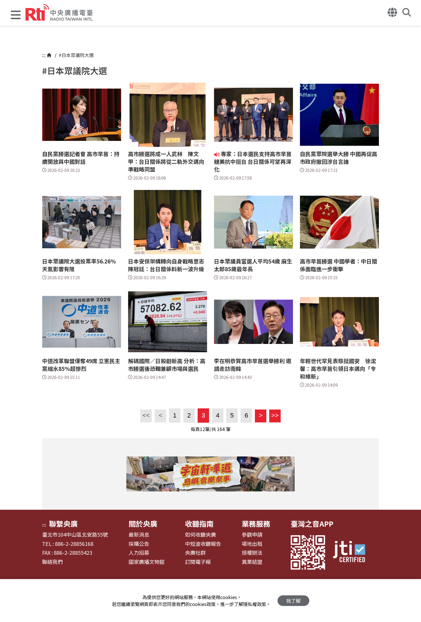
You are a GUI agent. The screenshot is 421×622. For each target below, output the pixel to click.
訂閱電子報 (198, 562)
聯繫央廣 (63, 523)
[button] (15, 15)
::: (44, 55)
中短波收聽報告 (203, 544)
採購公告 (139, 544)
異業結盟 (252, 562)
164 (221, 429)
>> (274, 415)
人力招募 (139, 553)
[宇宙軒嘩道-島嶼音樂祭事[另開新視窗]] (210, 474)
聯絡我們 (52, 562)
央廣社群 (195, 553)
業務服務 (256, 523)
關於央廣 (143, 523)
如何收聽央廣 (200, 535)
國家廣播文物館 (147, 562)
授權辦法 (252, 553)
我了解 (293, 600)
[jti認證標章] (352, 552)
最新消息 (139, 535)
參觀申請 (252, 535)
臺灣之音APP (312, 523)
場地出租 (252, 544)
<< (145, 415)
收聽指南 (199, 523)
